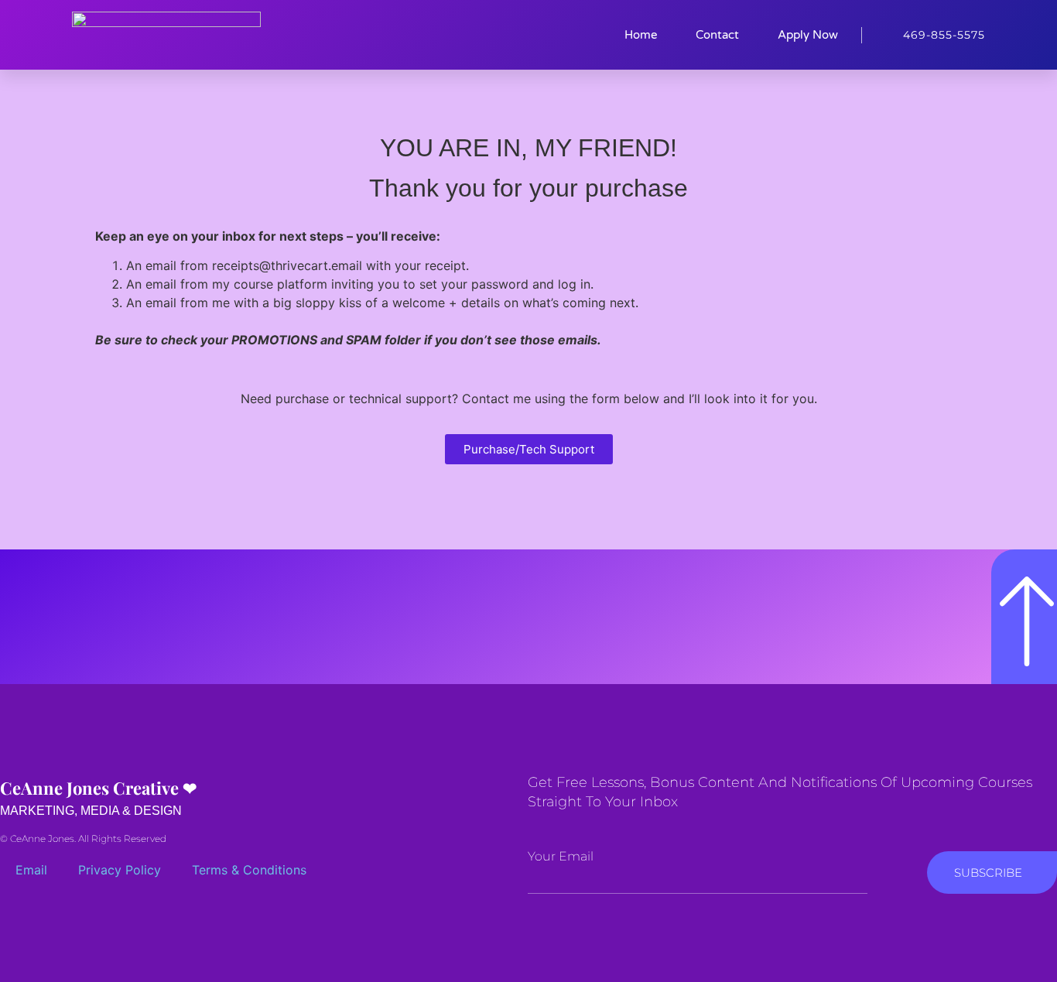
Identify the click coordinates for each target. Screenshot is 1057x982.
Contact (717, 35)
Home (640, 35)
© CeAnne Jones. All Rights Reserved (83, 838)
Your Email (560, 856)
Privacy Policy (119, 870)
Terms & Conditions (249, 870)
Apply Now (808, 35)
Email (31, 870)
